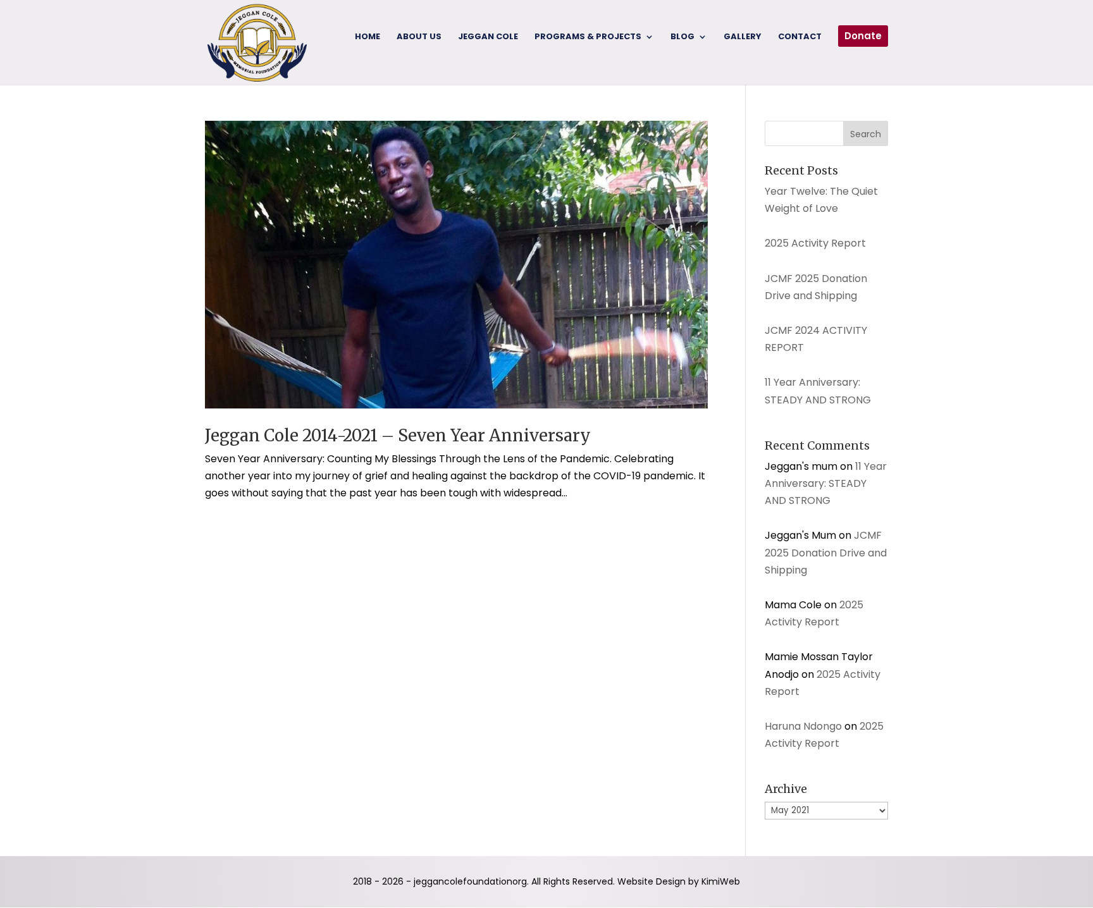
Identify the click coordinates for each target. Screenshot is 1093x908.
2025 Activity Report (815, 243)
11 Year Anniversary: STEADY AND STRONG (826, 483)
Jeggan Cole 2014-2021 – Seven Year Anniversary (398, 435)
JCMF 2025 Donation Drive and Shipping (826, 552)
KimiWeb (720, 881)
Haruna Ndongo (803, 726)
